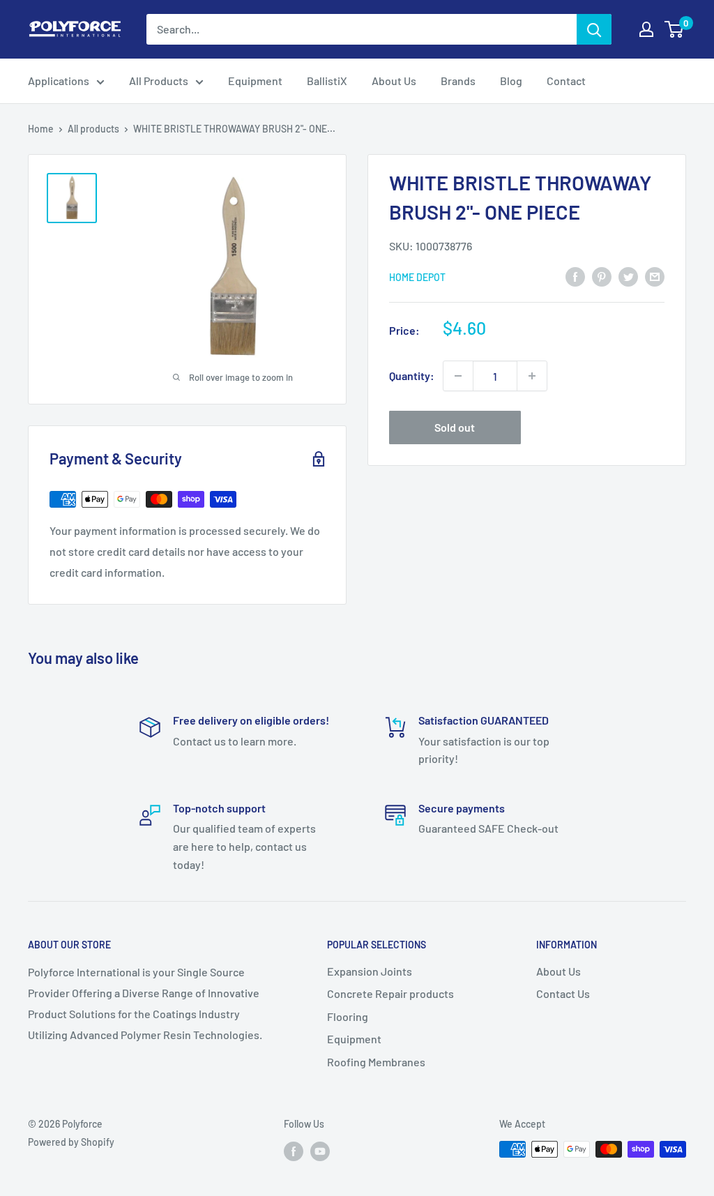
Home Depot (417, 277)
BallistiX (327, 80)
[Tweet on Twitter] (628, 276)
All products (93, 129)
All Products (158, 80)
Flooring (347, 1016)
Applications (58, 80)
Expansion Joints (369, 971)
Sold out (454, 427)
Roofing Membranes (376, 1061)
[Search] (594, 29)
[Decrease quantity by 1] (458, 376)
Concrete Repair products (390, 993)
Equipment (255, 80)
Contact (566, 80)
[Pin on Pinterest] (602, 276)
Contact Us (563, 993)
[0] (674, 29)
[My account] (646, 29)
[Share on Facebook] (575, 276)
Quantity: (411, 375)
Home (41, 129)
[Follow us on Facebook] (293, 1150)
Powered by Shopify (71, 1142)
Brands (458, 80)
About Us (394, 80)
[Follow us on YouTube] (320, 1150)
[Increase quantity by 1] (532, 376)
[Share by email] (654, 276)
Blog (511, 80)
